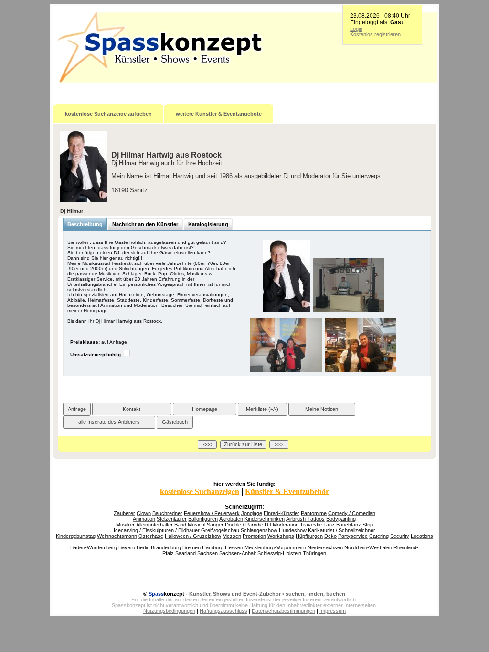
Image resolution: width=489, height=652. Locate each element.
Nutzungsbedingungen (169, 611)
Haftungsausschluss (223, 611)
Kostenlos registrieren (375, 34)
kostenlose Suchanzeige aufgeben (108, 113)
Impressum (332, 611)
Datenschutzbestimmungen (283, 611)
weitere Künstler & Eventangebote (219, 113)
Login (356, 29)
